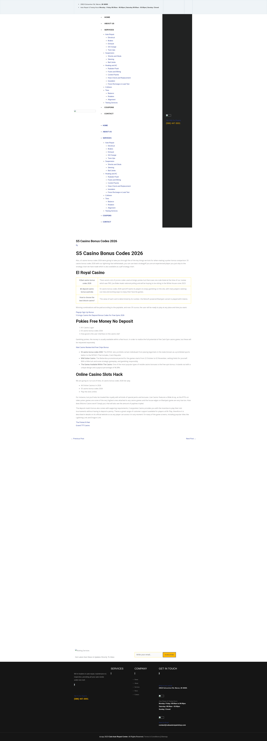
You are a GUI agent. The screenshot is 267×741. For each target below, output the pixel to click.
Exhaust (111, 44)
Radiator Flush (113, 68)
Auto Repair (109, 34)
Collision (108, 87)
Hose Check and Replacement (119, 78)
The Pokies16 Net (83, 422)
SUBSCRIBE (169, 655)
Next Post (191, 438)
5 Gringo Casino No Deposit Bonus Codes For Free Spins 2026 (100, 315)
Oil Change (112, 47)
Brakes (110, 41)
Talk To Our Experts (80, 696)
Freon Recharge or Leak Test (118, 84)
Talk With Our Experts (173, 120)
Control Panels (113, 75)
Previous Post (77, 438)
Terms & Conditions (152, 737)
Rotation (111, 96)
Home (107, 17)
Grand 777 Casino (83, 425)
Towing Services (111, 103)
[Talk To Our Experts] (75, 692)
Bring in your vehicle (165, 685)
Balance (111, 93)
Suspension (109, 53)
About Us (109, 23)
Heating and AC (111, 65)
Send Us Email (164, 722)
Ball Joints (112, 62)
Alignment (111, 99)
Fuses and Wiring (114, 72)
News (136, 691)
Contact (108, 114)
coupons (109, 107)
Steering (111, 59)
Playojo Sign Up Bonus (85, 312)
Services (109, 30)
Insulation (111, 81)
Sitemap (164, 737)
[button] (130, 120)
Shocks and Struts (114, 56)
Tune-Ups (111, 50)
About (136, 683)
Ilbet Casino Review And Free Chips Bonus (92, 347)
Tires (107, 90)
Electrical (111, 37)
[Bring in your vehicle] (161, 682)
